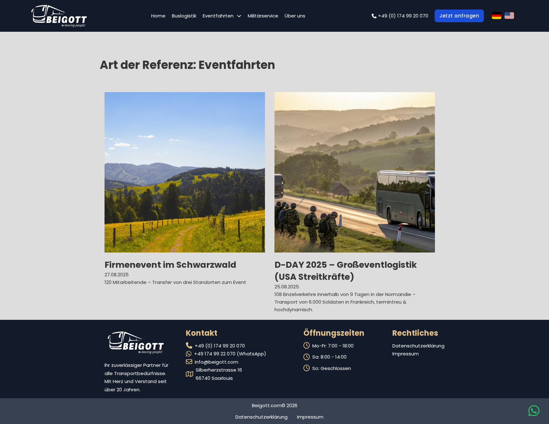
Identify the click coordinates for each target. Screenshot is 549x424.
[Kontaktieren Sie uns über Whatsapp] (533, 413)
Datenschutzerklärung (418, 345)
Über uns (295, 15)
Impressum (405, 353)
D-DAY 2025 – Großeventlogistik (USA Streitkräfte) (345, 271)
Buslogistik (184, 15)
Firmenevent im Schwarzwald (170, 265)
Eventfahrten (218, 15)
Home (158, 15)
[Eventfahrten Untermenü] (239, 16)
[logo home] (59, 16)
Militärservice (263, 15)
